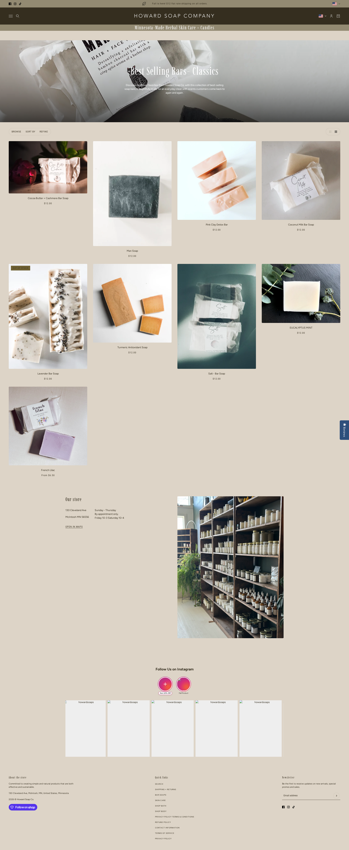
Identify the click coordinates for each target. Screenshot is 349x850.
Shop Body (161, 811)
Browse (16, 131)
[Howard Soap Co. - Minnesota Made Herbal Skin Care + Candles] (174, 16)
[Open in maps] (230, 567)
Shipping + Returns (165, 789)
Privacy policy (163, 839)
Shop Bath (160, 806)
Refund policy (163, 822)
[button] (329, 131)
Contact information (167, 828)
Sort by (30, 131)
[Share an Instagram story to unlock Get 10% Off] (165, 684)
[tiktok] (20, 4)
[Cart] (338, 16)
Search (159, 784)
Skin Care (160, 800)
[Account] (331, 16)
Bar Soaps (160, 795)
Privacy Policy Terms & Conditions (174, 817)
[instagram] (15, 4)
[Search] (18, 16)
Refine (44, 131)
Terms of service (164, 833)
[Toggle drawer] (11, 16)
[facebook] (10, 4)
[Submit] (336, 796)
